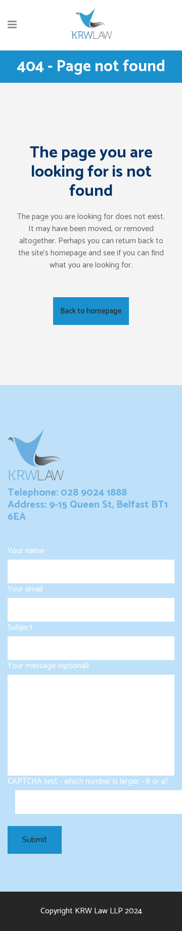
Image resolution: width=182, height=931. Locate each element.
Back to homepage (91, 311)
